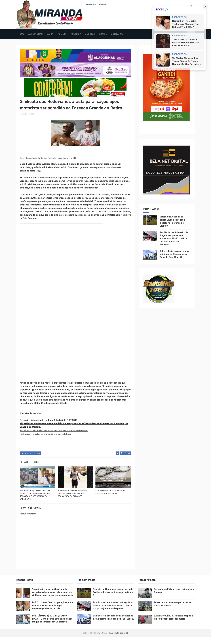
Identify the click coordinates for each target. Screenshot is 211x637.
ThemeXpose (100, 633)
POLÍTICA (75, 34)
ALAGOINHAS (35, 34)
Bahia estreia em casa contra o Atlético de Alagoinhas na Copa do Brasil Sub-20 (174, 254)
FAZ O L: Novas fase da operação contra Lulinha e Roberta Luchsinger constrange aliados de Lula (52, 605)
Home (21, 34)
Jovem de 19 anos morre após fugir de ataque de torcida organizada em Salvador (72, 493)
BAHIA (50, 34)
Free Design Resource (118, 633)
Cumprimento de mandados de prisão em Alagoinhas (110, 492)
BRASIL (103, 34)
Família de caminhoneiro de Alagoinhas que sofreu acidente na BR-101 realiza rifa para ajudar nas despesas (174, 238)
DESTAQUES (26, 453)
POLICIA (62, 34)
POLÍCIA (37, 453)
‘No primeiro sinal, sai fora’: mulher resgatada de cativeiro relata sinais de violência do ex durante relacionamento (52, 592)
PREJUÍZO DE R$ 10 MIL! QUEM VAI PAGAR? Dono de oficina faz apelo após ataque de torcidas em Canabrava (36, 495)
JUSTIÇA (90, 34)
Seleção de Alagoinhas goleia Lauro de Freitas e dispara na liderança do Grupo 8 (113, 592)
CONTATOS (117, 34)
